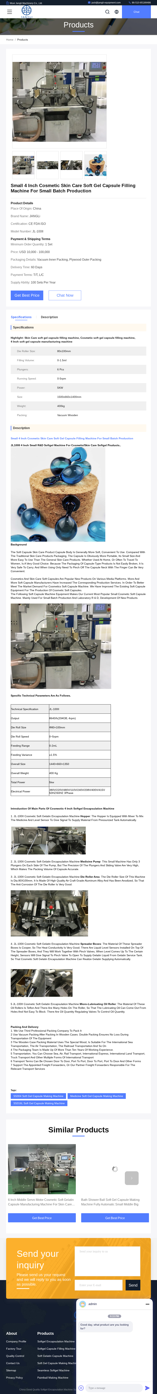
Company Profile (16, 1341)
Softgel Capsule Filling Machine (56, 1348)
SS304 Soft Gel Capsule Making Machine (38, 1096)
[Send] (147, 1388)
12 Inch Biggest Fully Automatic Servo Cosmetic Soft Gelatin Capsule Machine (113, 1202)
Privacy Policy (14, 1377)
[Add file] (81, 1388)
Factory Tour (13, 1348)
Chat (136, 11)
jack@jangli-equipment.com (106, 2)
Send (133, 1285)
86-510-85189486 (141, 2)
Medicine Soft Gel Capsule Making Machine (96, 1096)
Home (9, 39)
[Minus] (147, 1304)
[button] (106, 166)
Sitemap (11, 1370)
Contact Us (13, 1363)
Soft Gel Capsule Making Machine (57, 1363)
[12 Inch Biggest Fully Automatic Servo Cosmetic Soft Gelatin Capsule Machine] (115, 1169)
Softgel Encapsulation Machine (56, 1341)
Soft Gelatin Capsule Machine (55, 1355)
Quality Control (15, 1355)
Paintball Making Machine (52, 1377)
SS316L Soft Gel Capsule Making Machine (39, 1103)
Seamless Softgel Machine (53, 1370)
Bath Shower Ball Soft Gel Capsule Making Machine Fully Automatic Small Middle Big (37, 1202)
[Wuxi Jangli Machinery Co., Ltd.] (27, 11)
